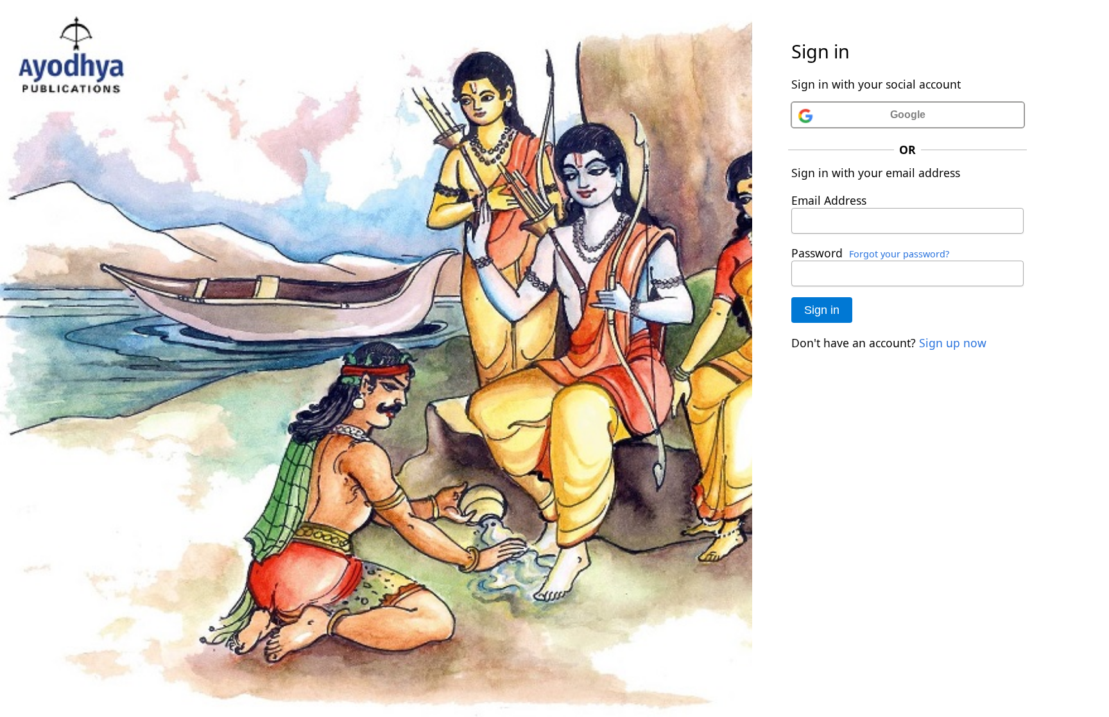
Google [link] (907, 114)
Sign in (821, 310)
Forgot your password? (899, 254)
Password (817, 253)
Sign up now (952, 342)
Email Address (828, 200)
